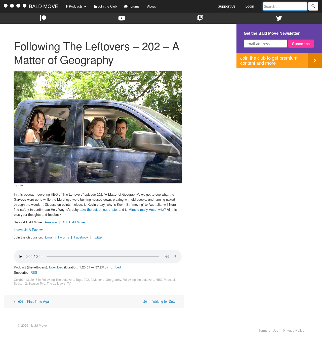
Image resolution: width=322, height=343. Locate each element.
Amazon (51, 222)
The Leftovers (56, 283)
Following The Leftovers (58, 279)
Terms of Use (268, 330)
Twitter (98, 237)
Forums (134, 6)
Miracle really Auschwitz (146, 209)
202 (86, 279)
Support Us (226, 6)
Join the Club (107, 6)
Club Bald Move (73, 222)
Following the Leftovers (138, 279)
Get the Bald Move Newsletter (272, 33)
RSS (33, 272)
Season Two (36, 283)
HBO (159, 279)
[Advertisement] (279, 103)
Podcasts (76, 6)
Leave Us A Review (28, 229)
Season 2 (20, 283)
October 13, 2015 (25, 279)
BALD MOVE (43, 6)
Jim (20, 185)
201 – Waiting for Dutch (162, 301)
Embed (115, 267)
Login (250, 6)
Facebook (81, 237)
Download (56, 267)
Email (49, 237)
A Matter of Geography (106, 279)
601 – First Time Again (32, 301)
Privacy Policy (293, 330)
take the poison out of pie (98, 209)
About (151, 6)
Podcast (169, 279)
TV (69, 283)
